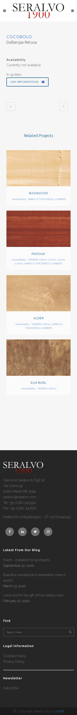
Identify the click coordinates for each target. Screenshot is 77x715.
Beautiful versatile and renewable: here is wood (34, 577)
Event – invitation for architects (26, 560)
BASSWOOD (38, 193)
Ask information (24, 81)
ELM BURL (38, 382)
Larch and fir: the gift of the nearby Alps (33, 595)
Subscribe (11, 688)
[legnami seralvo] (23, 472)
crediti (59, 711)
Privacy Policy (13, 662)
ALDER (38, 318)
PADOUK (38, 254)
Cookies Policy (14, 656)
